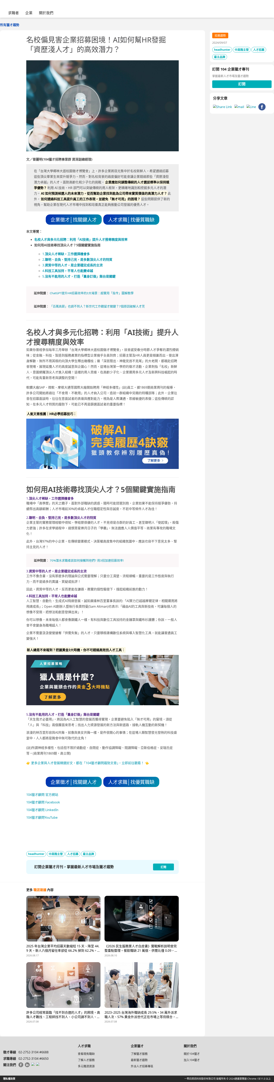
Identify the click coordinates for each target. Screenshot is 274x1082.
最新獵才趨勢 (139, 1060)
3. (72, 265)
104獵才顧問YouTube (42, 817)
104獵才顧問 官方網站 (42, 794)
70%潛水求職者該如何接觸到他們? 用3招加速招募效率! (87, 560)
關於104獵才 (192, 1054)
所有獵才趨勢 (9, 25)
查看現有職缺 (86, 1054)
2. (77, 259)
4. (67, 271)
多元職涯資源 (86, 1066)
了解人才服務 (86, 1060)
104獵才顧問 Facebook (43, 802)
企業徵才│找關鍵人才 (74, 219)
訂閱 (242, 84)
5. (79, 276)
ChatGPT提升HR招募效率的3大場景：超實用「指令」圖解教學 (92, 293)
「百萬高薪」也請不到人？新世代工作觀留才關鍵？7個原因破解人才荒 (97, 306)
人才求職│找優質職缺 (131, 219)
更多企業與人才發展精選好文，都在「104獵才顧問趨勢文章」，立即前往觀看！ (87, 763)
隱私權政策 (9, 1078)
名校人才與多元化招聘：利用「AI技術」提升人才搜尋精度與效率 (81, 239)
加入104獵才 (192, 1060)
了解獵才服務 (139, 1054)
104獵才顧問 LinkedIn (42, 810)
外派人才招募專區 (142, 1066)
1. (66, 254)
